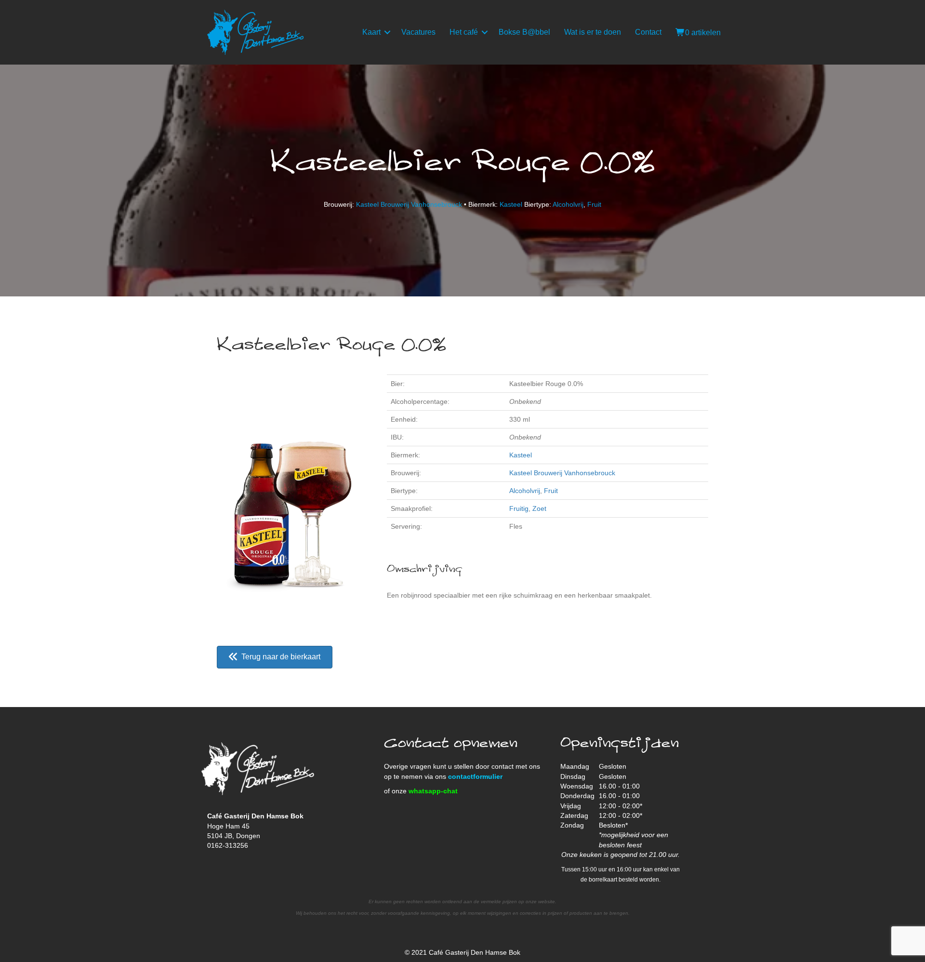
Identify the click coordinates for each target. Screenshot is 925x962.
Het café (463, 32)
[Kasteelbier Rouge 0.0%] (292, 500)
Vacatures (418, 32)
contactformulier (475, 776)
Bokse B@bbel (524, 32)
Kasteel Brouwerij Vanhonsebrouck (409, 204)
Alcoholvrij (568, 204)
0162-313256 (227, 845)
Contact (648, 32)
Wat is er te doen (592, 32)
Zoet (539, 508)
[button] (387, 32)
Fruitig (519, 508)
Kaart (371, 32)
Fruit (594, 204)
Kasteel (511, 204)
